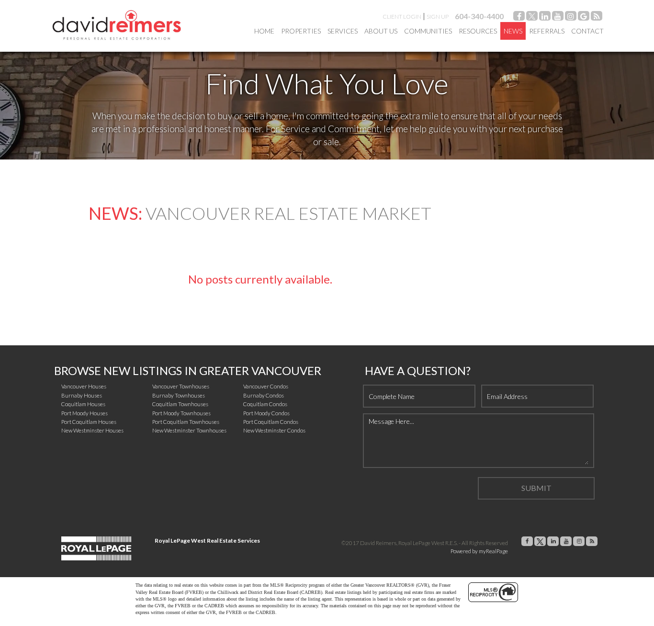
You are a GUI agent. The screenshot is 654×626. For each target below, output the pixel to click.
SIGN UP (438, 16)
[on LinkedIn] (545, 17)
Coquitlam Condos (265, 404)
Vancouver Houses (83, 386)
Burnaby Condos (263, 395)
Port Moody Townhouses (181, 413)
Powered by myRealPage (479, 551)
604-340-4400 (479, 16)
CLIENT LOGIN (402, 16)
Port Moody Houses (84, 413)
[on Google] (583, 17)
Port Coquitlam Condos (270, 422)
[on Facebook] (519, 17)
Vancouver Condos (265, 386)
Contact (587, 31)
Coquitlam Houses (83, 404)
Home (264, 31)
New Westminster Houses (92, 430)
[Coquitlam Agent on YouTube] (558, 17)
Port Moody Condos (266, 413)
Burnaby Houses (81, 395)
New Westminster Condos (274, 430)
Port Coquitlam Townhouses (185, 422)
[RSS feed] (596, 17)
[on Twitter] (532, 17)
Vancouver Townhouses (180, 386)
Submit (536, 487)
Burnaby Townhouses (178, 395)
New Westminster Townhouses (189, 430)
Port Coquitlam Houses (88, 422)
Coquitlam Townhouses (180, 404)
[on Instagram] (570, 17)
